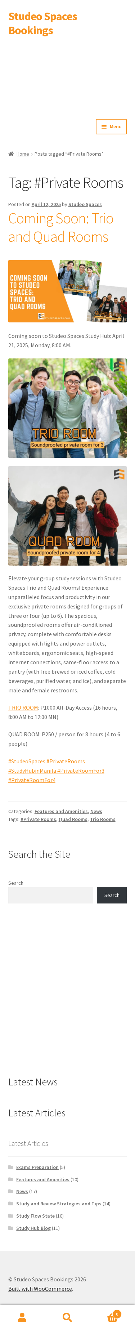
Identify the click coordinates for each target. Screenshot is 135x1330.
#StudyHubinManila (32, 770)
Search (15, 883)
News (96, 811)
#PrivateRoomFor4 (31, 780)
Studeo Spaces (85, 204)
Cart (104, 1311)
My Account (22, 1318)
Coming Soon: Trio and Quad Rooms (60, 227)
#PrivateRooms (65, 761)
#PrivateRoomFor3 (80, 770)
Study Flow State (35, 1216)
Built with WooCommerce (40, 1288)
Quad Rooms (73, 819)
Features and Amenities (61, 811)
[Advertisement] (67, 76)
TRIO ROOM (23, 707)
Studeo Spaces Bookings (42, 23)
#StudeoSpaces (26, 761)
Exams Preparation (37, 1167)
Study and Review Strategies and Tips (59, 1203)
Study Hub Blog (33, 1228)
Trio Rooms (103, 819)
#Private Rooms (38, 819)
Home (23, 154)
